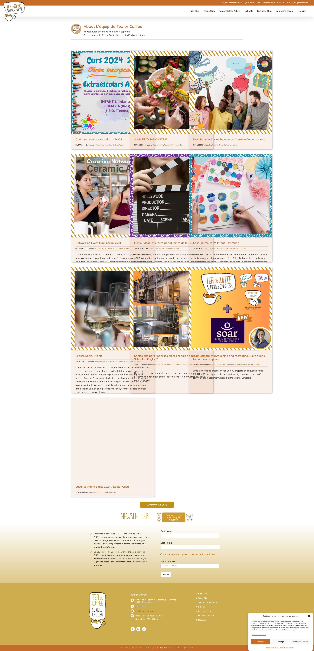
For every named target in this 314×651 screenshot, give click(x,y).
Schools (201, 607)
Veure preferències (300, 642)
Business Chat (100, 361)
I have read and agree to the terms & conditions (189, 554)
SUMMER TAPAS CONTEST (151, 139)
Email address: (168, 561)
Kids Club (108, 145)
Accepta (260, 642)
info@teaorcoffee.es (302, 3)
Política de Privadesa (165, 648)
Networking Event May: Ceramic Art (98, 243)
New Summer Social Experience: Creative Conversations (229, 139)
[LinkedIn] (144, 629)
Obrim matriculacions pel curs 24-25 (98, 139)
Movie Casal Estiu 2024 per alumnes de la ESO (164, 243)
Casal (156, 248)
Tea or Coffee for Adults (173, 145)
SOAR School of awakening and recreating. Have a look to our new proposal (229, 357)
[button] (309, 616)
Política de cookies (272, 647)
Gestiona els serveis (259, 635)
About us (156, 364)
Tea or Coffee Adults (207, 602)
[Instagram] (138, 629)
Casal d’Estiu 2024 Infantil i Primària (216, 243)
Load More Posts (157, 504)
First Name (166, 531)
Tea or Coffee (158, 145)
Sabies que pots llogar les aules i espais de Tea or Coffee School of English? (171, 357)
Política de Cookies (185, 648)
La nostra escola (206, 615)
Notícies (115, 145)
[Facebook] (133, 629)
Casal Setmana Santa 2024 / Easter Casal (102, 486)
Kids (102, 145)
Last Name (166, 542)
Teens (121, 145)
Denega (280, 642)
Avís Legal (150, 648)
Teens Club (203, 598)
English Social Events (88, 356)
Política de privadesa (287, 647)
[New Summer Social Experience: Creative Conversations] (230, 92)
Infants (97, 145)
